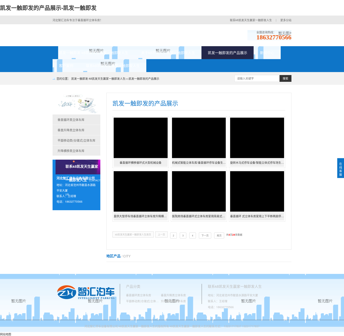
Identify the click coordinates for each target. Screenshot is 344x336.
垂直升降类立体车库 (71, 130)
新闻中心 (267, 52)
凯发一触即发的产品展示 (227, 52)
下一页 (205, 235)
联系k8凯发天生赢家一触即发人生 (251, 20)
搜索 (285, 78)
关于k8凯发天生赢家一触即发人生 (168, 52)
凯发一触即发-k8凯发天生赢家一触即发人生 (93, 52)
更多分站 (285, 20)
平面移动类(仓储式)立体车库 (76, 140)
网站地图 (5, 334)
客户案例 (66, 65)
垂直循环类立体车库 (71, 119)
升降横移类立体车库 (71, 150)
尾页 (219, 235)
